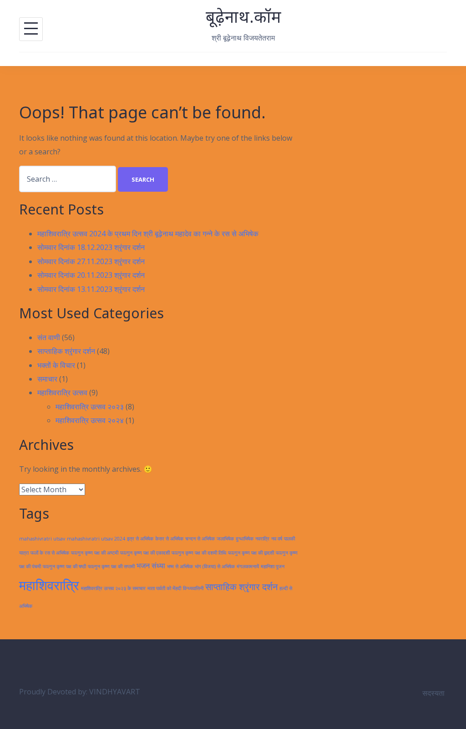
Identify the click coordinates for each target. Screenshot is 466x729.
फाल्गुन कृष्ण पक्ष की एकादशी (145, 553)
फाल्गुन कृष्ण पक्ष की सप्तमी (111, 566)
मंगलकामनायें (248, 566)
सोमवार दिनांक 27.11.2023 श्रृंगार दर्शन (91, 261)
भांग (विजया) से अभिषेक (215, 566)
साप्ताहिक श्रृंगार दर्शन (66, 351)
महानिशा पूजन (272, 566)
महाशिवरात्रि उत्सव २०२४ (90, 420)
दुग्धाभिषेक (244, 538)
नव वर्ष (276, 538)
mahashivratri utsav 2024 (96, 538)
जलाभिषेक (225, 538)
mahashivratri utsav (42, 538)
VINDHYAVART (114, 692)
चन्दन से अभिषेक (200, 538)
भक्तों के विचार (56, 365)
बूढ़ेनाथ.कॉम (243, 16)
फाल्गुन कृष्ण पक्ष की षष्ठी (64, 566)
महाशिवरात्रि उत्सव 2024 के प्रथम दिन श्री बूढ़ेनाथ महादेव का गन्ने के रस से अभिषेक (147, 234)
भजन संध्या (151, 566)
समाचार (47, 379)
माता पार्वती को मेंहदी (164, 588)
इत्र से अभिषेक (140, 538)
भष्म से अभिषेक (180, 566)
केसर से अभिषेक (169, 538)
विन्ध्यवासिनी (193, 588)
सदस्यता (433, 693)
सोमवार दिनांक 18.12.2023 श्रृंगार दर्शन (91, 247)
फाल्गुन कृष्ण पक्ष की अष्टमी (94, 553)
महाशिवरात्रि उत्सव (62, 392)
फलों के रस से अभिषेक (49, 553)
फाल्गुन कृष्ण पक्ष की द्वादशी (251, 553)
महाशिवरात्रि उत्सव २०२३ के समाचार (113, 588)
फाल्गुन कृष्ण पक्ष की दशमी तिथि (199, 553)
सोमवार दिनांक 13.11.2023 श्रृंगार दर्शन (91, 289)
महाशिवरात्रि (49, 585)
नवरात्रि (262, 538)
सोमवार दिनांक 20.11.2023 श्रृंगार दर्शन (91, 275)
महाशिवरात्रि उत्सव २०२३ (90, 407)
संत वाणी (48, 337)
